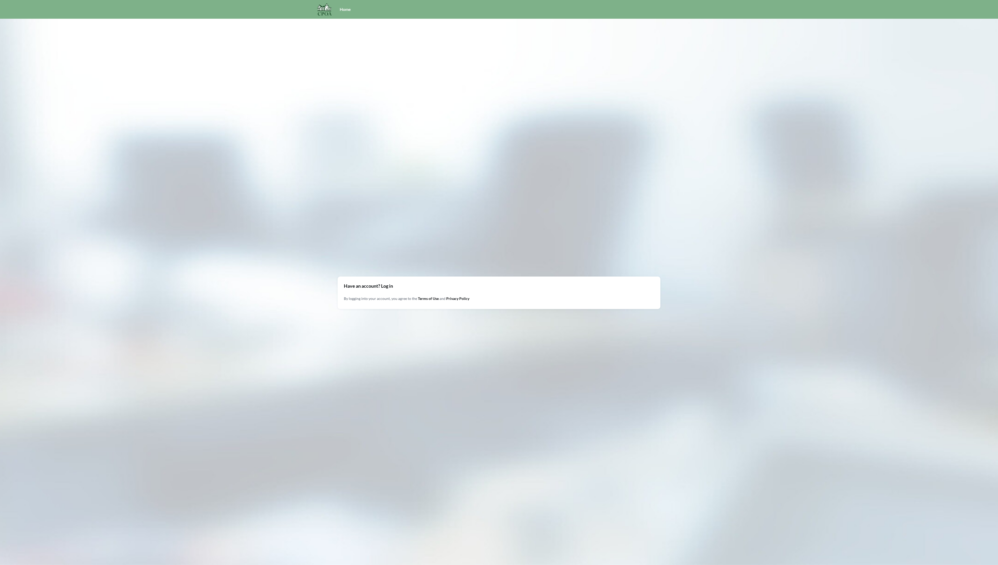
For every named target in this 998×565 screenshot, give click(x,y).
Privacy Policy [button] (457, 298)
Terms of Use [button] (428, 298)
